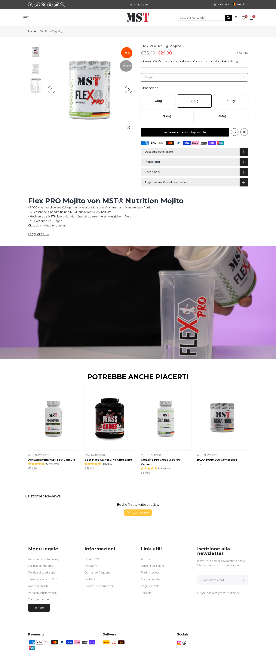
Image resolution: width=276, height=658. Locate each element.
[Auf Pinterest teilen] (43, 4)
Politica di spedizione (42, 572)
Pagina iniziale (150, 586)
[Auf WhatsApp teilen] (62, 4)
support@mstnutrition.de (223, 593)
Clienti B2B (91, 559)
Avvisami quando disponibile (185, 132)
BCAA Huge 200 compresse (79, 459)
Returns (39, 608)
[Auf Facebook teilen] (30, 4)
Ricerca (146, 559)
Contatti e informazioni (99, 586)
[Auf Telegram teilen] (50, 4)
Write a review (138, 512)
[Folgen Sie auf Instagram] (179, 642)
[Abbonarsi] (242, 580)
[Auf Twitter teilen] (37, 4)
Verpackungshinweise (42, 593)
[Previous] (51, 89)
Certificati (90, 579)
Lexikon (146, 593)
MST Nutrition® (238, 455)
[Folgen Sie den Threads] (184, 642)
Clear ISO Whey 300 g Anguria (137, 459)
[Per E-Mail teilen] (56, 4)
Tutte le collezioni (152, 565)
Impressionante (38, 586)
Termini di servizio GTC (42, 579)
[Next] (128, 89)
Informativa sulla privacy (44, 559)
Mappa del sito (150, 579)
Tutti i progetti (150, 572)
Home (32, 31)
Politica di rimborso (40, 565)
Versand (198, 61)
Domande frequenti (97, 572)
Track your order (38, 599)
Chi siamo (90, 565)
